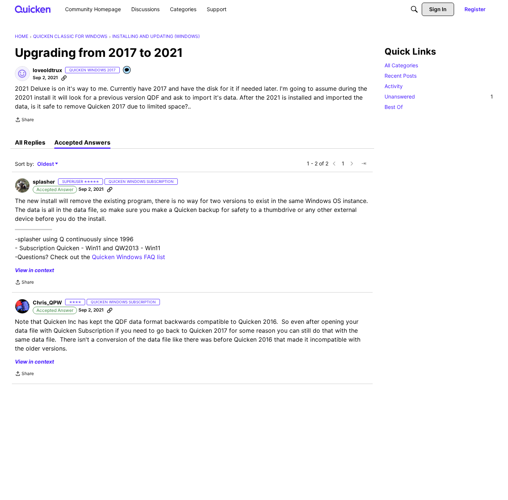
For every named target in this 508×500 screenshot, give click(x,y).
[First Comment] (127, 70)
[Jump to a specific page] (364, 164)
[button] (22, 73)
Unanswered (439, 96)
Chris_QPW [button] (47, 302)
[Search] (414, 9)
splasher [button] (44, 181)
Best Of (394, 107)
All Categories (401, 65)
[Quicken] (33, 9)
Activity (394, 86)
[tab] (30, 142)
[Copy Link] (64, 77)
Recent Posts (401, 75)
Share (24, 120)
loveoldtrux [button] (47, 70)
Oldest (46, 164)
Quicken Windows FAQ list (128, 257)
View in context (34, 270)
